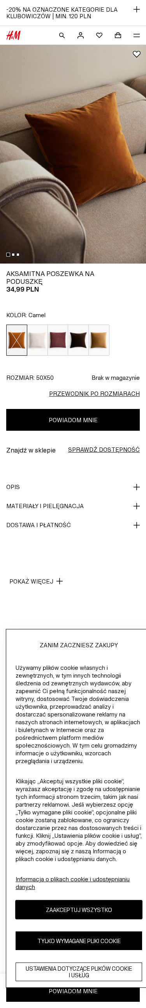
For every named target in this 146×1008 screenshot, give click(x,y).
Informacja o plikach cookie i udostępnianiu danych (73, 883)
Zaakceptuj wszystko (79, 910)
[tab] (8, 255)
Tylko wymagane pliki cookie (79, 941)
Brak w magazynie (115, 377)
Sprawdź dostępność (104, 449)
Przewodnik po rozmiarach (94, 393)
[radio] (17, 340)
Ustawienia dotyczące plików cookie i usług (79, 971)
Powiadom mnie (73, 420)
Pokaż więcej (31, 581)
